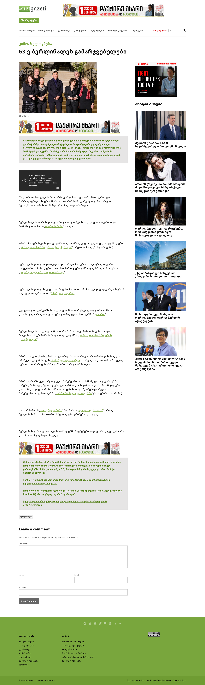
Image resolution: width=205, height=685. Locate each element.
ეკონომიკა (64, 30)
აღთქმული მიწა (51, 410)
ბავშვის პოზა (54, 226)
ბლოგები (137, 30)
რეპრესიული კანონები (74, 653)
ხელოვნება (97, 30)
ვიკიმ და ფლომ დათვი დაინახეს (42, 272)
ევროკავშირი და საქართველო (78, 657)
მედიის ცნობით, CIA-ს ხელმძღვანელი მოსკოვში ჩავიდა (160, 144)
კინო (23, 43)
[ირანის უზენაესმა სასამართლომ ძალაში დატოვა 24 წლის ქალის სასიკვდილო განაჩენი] (160, 167)
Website (22, 588)
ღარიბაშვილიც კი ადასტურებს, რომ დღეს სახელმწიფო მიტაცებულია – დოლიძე (159, 231)
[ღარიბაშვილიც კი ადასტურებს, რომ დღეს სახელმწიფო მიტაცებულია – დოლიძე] (160, 211)
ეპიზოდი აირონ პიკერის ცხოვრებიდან (46, 247)
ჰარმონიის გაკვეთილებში (74, 393)
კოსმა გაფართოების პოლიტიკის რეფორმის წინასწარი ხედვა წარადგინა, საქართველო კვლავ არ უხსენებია (160, 364)
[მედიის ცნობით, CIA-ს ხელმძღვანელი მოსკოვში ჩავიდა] (160, 126)
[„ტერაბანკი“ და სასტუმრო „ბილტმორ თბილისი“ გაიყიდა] (160, 256)
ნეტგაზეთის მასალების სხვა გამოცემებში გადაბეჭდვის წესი (156, 680)
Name (21, 575)
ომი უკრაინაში (69, 649)
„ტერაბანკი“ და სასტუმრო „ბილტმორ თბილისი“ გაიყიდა (158, 274)
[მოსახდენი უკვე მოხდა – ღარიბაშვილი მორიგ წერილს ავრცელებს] (160, 297)
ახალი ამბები (27, 30)
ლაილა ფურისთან (91, 410)
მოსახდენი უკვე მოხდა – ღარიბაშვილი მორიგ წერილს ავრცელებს (157, 317)
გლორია (99, 314)
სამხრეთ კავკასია (118, 30)
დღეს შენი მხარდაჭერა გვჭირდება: (45, 490)
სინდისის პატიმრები (73, 641)
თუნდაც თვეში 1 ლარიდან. (59, 494)
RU (171, 30)
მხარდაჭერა (29, 20)
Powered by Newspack (45, 680)
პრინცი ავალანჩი (62, 293)
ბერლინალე (26, 516)
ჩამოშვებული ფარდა (65, 360)
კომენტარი (80, 30)
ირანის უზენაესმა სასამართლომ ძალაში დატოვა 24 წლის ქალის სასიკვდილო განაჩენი (160, 187)
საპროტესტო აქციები (73, 645)
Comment (23, 544)
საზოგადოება (46, 30)
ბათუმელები (160, 30)
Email (76, 575)
